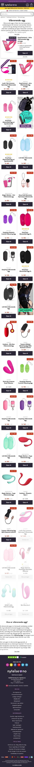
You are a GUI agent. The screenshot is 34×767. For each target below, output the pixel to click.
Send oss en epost (17, 675)
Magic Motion (8, 193)
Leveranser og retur (17, 718)
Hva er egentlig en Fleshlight (17, 747)
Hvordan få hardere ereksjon (17, 749)
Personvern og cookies (17, 703)
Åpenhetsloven (17, 707)
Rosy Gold (25, 193)
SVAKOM (9, 342)
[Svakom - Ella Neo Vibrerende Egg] (9, 321)
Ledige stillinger (16, 696)
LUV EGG (25, 156)
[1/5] (25, 564)
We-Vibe (25, 603)
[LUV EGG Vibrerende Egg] (25, 135)
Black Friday (17, 736)
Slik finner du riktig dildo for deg (17, 745)
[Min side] (27, 4)
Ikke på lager (25, 577)
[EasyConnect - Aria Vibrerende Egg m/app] (9, 37)
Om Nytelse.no (17, 692)
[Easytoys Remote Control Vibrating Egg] (9, 209)
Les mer (25, 56)
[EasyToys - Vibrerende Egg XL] (25, 209)
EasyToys (25, 81)
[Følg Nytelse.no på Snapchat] (11, 666)
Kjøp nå (25, 53)
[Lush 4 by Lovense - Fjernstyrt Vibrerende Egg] (25, 507)
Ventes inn (25, 540)
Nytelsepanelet (17, 727)
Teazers (25, 342)
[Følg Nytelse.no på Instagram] (7, 666)
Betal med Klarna (17, 721)
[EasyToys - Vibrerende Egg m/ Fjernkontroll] (9, 98)
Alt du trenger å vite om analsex (17, 751)
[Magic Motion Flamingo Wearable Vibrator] (25, 545)
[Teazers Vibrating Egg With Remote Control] (9, 507)
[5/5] (8, 80)
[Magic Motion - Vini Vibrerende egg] (9, 172)
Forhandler (17, 709)
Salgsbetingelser (17, 705)
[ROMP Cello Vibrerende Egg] (9, 582)
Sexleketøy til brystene (17, 753)
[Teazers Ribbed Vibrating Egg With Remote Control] (25, 321)
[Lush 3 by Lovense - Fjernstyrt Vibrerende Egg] (9, 60)
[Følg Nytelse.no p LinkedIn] (26, 666)
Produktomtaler (17, 731)
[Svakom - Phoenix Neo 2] (25, 470)
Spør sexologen (17, 725)
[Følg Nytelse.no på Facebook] (15, 666)
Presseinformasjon (17, 694)
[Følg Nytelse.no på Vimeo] (22, 666)
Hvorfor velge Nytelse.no (17, 716)
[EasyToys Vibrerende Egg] (9, 247)
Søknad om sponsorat (17, 729)
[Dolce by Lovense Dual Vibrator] (9, 358)
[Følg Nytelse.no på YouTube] (18, 666)
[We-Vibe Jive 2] (25, 582)
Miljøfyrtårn (17, 699)
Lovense (9, 81)
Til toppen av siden (17, 765)
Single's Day (17, 734)
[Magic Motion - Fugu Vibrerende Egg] (25, 433)
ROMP (8, 603)
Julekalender (17, 738)
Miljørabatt (17, 701)
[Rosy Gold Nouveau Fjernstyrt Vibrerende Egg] (25, 172)
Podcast (17, 723)
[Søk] (31, 14)
